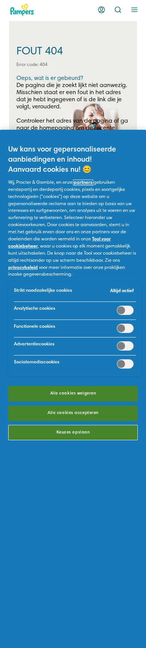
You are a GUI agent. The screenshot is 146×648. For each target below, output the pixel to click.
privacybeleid (23, 268)
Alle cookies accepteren (73, 413)
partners (83, 182)
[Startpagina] (22, 10)
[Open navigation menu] (134, 10)
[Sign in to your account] (101, 10)
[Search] (118, 10)
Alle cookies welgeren (73, 394)
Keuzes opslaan (73, 432)
